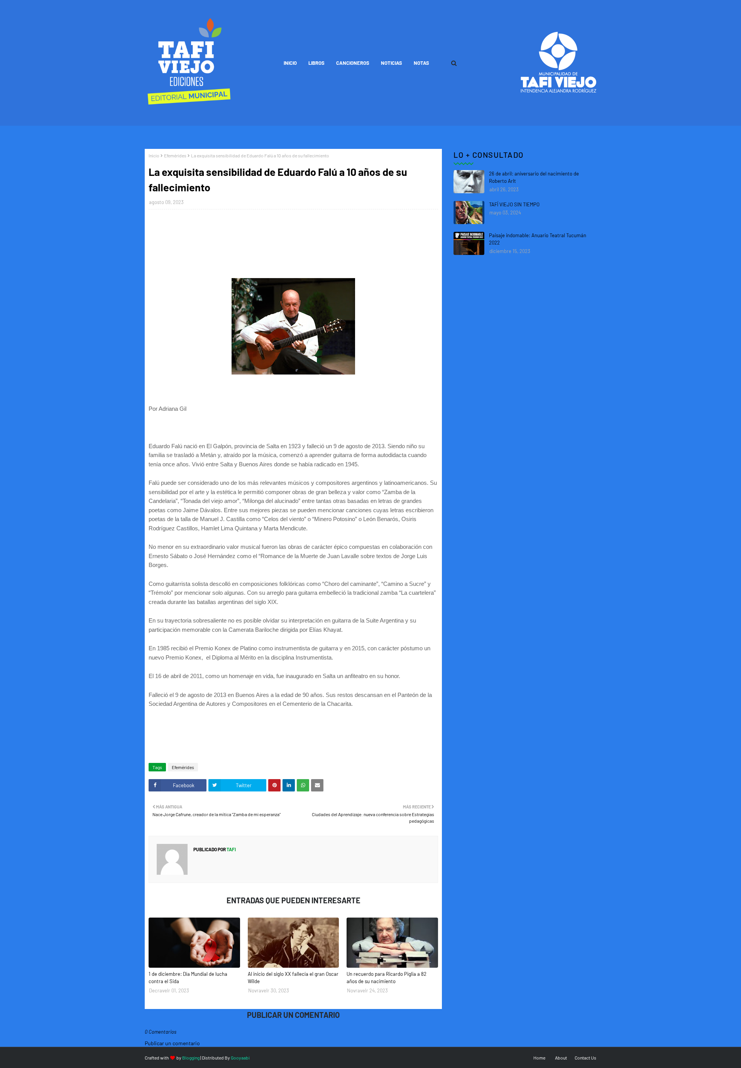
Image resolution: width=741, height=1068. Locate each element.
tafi (231, 849)
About (561, 1057)
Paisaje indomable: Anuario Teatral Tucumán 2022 (537, 239)
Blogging (191, 1057)
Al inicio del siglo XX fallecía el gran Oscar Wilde (293, 978)
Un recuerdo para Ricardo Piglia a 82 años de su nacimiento (386, 978)
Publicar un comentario (172, 1043)
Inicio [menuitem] (290, 63)
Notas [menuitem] (421, 63)
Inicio (154, 155)
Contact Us (585, 1057)
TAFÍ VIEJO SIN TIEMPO (514, 204)
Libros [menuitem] (316, 63)
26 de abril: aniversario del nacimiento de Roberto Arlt (534, 177)
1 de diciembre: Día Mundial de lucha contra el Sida (188, 978)
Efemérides (175, 155)
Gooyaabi (240, 1057)
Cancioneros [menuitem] (352, 63)
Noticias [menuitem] (391, 63)
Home (539, 1057)
